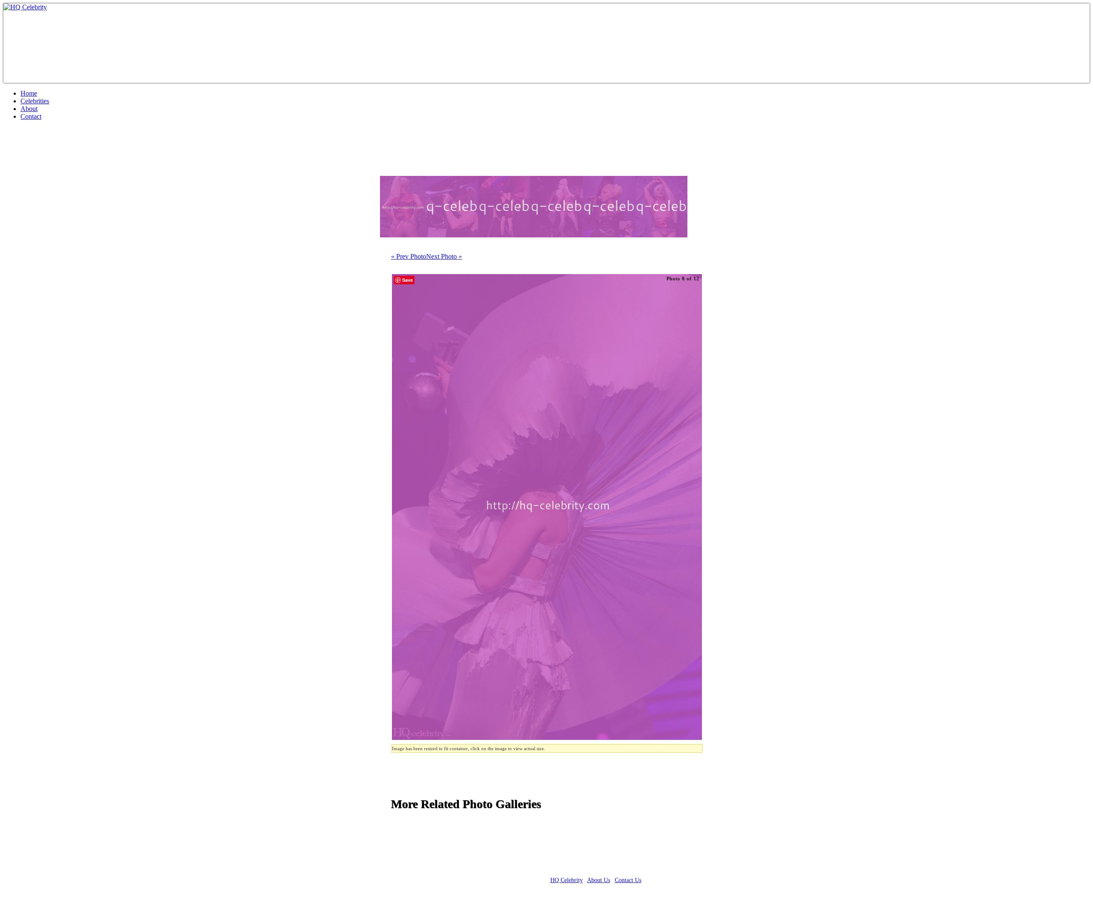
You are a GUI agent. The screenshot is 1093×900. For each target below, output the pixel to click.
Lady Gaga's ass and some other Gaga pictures (139, 151)
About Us (598, 880)
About (29, 108)
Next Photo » (444, 256)
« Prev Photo (408, 256)
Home (28, 93)
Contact (30, 116)
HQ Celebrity (566, 880)
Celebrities (34, 101)
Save (407, 280)
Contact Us (628, 880)
